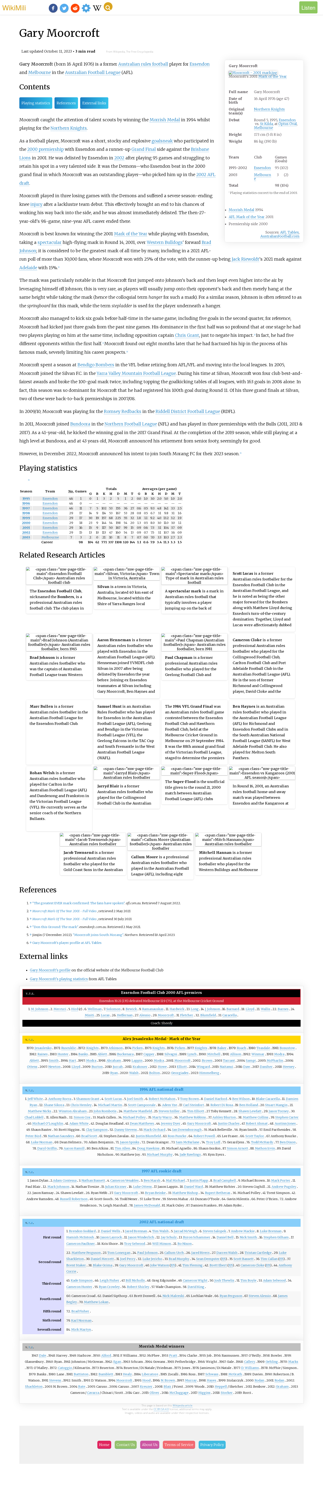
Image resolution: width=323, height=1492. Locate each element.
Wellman (95, 1009)
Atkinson (116, 1048)
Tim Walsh (160, 1231)
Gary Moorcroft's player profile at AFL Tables (67, 943)
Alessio (145, 1015)
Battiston (81, 1374)
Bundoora (80, 424)
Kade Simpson (82, 1280)
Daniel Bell (225, 1237)
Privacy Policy (212, 1444)
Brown (207, 1061)
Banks (83, 1054)
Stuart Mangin (276, 1105)
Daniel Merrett (102, 1259)
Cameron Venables (124, 1181)
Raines (43, 1054)
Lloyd (250, 1009)
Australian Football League (92, 72)
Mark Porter (280, 1181)
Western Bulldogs (165, 242)
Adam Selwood (274, 1280)
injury (36, 204)
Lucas (105, 1015)
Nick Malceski (173, 1296)
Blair (167, 1387)
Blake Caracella (268, 1099)
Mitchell (213, 1054)
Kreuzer (146, 1387)
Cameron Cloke (252, 1265)
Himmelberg (209, 1073)
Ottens (32, 1067)
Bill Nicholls (135, 1280)
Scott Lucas (113, 1099)
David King (196, 1287)
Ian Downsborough (187, 1130)
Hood (146, 1380)
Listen (308, 7)
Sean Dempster (208, 1259)
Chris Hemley (81, 1105)
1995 (26, 499)
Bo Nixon (185, 1244)
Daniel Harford (215, 1099)
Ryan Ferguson (231, 1296)
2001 (26, 528)
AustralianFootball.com (279, 236)
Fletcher (186, 1015)
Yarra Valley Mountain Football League (136, 373)
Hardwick (177, 1009)
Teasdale (263, 1048)
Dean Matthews (142, 1123)
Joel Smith (135, 1099)
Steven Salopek (214, 1231)
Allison (235, 1054)
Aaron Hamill (74, 1148)
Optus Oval (287, 124)
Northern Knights (269, 109)
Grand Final (143, 149)
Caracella (229, 1015)
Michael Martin (110, 1105)
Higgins (204, 1393)
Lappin (137, 1061)
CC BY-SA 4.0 (161, 1409)
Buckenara (125, 1054)
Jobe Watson (159, 1265)
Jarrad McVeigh (185, 1231)
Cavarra (93, 1393)
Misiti (89, 1015)
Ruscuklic (68, 1048)
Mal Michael (175, 1181)
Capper (148, 1054)
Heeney (288, 1067)
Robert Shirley (138, 1287)
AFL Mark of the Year (247, 217)
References (66, 103)
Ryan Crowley (109, 1287)
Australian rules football (143, 64)
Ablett (102, 1054)
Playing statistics (36, 103)
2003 (26, 537)
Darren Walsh (227, 1253)
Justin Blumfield (148, 1136)
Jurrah (118, 1067)
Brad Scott (89, 1136)
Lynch (192, 1054)
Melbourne (263, 127)
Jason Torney (279, 1111)
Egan (117, 1362)
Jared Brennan (136, 1231)
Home (104, 1444)
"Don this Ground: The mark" (55, 927)
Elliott (182, 1067)
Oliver (154, 1393)
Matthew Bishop (185, 1193)
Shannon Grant (87, 1099)
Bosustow (287, 1048)
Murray (191, 1380)
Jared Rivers (200, 1253)
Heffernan (124, 1015)
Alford (106, 1356)
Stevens (55, 1380)
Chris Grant (187, 335)
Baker (222, 1048)
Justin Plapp (199, 1181)
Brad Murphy (179, 1259)
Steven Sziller (169, 1111)
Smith (54, 1061)
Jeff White (35, 1099)
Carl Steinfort (193, 1105)
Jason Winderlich (141, 1237)
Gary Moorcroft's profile (50, 970)
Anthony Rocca (59, 1099)
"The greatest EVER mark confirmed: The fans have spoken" (78, 903)
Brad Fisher (80, 1311)
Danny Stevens (125, 1130)
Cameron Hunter (79, 1287)
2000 (26, 523)
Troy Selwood (134, 1244)
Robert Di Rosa (221, 1105)
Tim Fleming (193, 1265)
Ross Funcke (177, 1136)
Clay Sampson (96, 1130)
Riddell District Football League (188, 411)
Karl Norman (81, 1321)
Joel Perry (127, 1259)
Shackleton (33, 1387)
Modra (279, 1054)
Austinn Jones (285, 1123)
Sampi (251, 1061)
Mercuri (60, 1009)
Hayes (211, 1380)
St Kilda (266, 124)
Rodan (259, 1380)
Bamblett (106, 1374)
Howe (162, 1067)
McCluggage (179, 1393)
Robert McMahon (162, 1099)
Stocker (227, 1393)
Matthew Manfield (137, 1111)
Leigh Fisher (109, 1280)
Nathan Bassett (93, 1181)
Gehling (272, 1362)
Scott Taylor (254, 1136)
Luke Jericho (152, 1259)
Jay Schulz (169, 1237)
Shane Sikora (54, 1105)
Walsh (134, 1073)
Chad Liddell (34, 1117)
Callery (249, 1362)
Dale (42, 1356)
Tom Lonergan (118, 1253)
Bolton (154, 1073)
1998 (26, 513)
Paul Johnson (147, 1253)
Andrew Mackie (243, 1231)
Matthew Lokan (96, 1302)
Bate (81, 1387)
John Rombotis (105, 1111)
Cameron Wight (195, 1280)
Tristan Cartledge (258, 1253)
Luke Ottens (142, 1187)
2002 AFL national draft (161, 1222)
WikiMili (14, 7)
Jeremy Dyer (170, 1123)
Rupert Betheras (217, 1193)
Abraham (114, 1061)
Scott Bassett (244, 1259)
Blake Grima (102, 1265)
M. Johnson (39, 1009)
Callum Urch (174, 1253)
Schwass (211, 1374)
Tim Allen (122, 1148)
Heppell (221, 1387)
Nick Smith (248, 1237)
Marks (293, 1362)
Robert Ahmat (257, 1123)
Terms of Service (179, 1444)
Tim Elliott (195, 1111)
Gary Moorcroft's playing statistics (59, 979)
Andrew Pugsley (284, 1187)
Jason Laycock (111, 1237)
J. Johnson (212, 1009)
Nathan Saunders (61, 1136)
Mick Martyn (81, 1330)
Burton (97, 1067)
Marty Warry (162, 1117)
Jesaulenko (43, 1048)
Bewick (131, 1009)
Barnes (283, 1009)
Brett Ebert (218, 1265)
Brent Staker (76, 1265)
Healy (127, 1374)
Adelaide (28, 267)
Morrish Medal (241, 210)
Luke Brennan (270, 1231)
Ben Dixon (288, 1142)
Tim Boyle (248, 1280)
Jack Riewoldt (245, 259)
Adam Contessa (64, 1181)
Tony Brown (189, 1099)
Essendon (287, 120)
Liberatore (150, 1374)
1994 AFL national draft (161, 1089)
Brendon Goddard (82, 1231)
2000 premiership (45, 149)
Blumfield (208, 1015)
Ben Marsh (152, 1181)
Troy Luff (213, 1142)
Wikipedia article (182, 1405)
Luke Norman (41, 1142)
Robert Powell (204, 1136)
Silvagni (171, 1054)
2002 (119, 157)
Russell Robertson (73, 1199)
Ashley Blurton (224, 1117)
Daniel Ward (193, 1187)
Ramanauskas (152, 1009)
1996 (26, 503)
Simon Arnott (237, 1148)
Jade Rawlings (190, 1155)
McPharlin (275, 1061)
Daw (246, 1067)
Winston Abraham (73, 1111)
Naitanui (226, 1067)
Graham (282, 1387)
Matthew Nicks (39, 1111)
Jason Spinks (129, 1142)
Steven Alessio (260, 1296)
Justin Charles (229, 1123)
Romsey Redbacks (122, 411)
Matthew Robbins (192, 1117)
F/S (223, 1259)
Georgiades (180, 1073)
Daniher (266, 1067)
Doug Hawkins (148, 1148)
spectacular (50, 242)
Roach (241, 1048)
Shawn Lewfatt (250, 1111)
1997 (26, 508)
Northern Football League (131, 424)
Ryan (114, 1073)
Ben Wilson (241, 1099)
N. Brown (168, 1380)
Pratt (173, 1356)
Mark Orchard (154, 1130)
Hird (74, 1009)
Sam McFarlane (187, 1142)
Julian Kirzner (116, 1187)
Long (195, 1009)
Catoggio (65, 1368)
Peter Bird (33, 1136)
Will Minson (161, 1244)
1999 (26, 518)
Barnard (233, 1009)
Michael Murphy (159, 1155)
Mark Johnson (58, 1187)
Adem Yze (169, 1105)
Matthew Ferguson (86, 1253)
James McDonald (147, 1205)
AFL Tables (289, 232)
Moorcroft (166, 1015)
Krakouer (140, 1067)
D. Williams (250, 1368)
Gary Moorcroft (199, 1123)
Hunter (63, 1054)
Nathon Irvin (265, 1148)
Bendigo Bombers (96, 364)
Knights (92, 1048)
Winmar (258, 1054)
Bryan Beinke (155, 1193)
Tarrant (229, 1061)
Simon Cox (82, 1117)
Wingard (203, 1067)
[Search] (108, 6)
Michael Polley (134, 1117)
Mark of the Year (272, 76)
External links (94, 103)
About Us (150, 1444)
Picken (137, 1048)
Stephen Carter (287, 1117)
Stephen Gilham (276, 1237)
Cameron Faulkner (80, 1244)
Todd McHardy (262, 1142)
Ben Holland (248, 1105)
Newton (54, 1067)
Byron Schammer (196, 1237)
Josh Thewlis (224, 1280)
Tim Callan (269, 1259)
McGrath (235, 1374)
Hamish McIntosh (80, 1237)
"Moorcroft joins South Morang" (98, 935)
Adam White (79, 1123)
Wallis (265, 1009)
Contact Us (125, 1444)
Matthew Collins (255, 1117)
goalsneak (162, 141)
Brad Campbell (224, 1181)
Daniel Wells (110, 1231)
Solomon (113, 1009)
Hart (72, 1061)
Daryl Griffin (47, 1148)
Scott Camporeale (142, 1105)
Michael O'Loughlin (47, 1123)
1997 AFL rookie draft (161, 1171)
